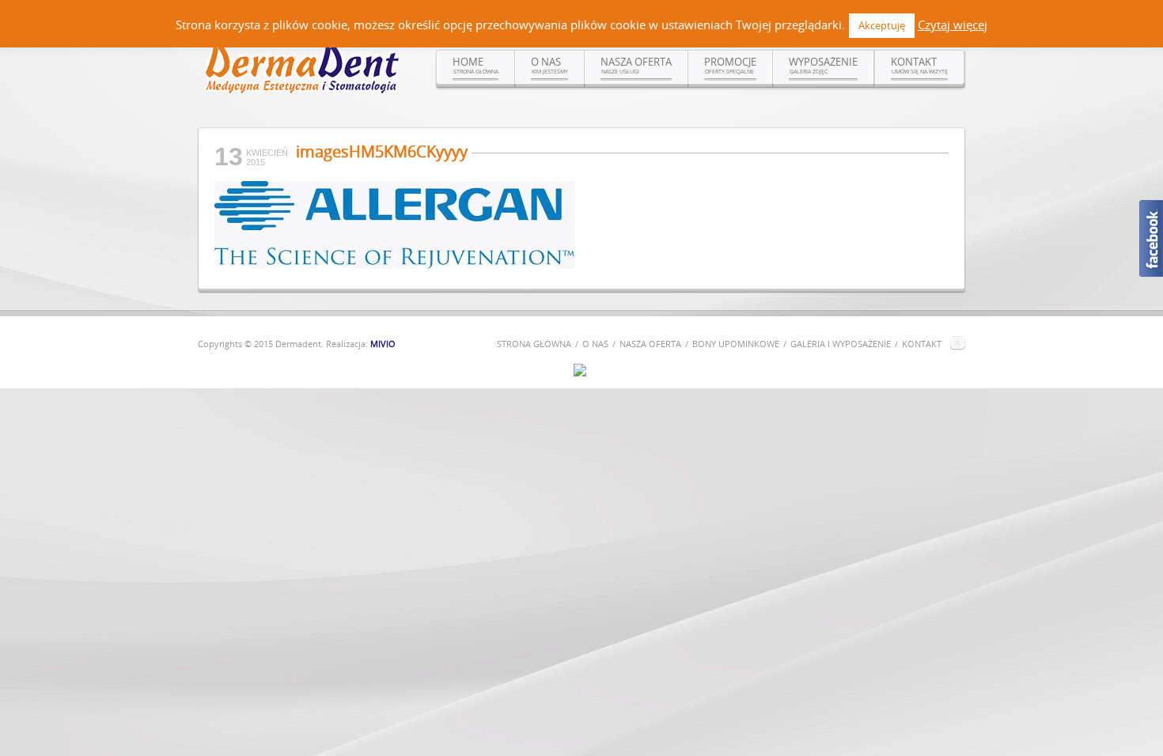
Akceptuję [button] (881, 25)
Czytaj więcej (952, 24)
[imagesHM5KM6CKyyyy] (394, 265)
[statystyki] (580, 372)
